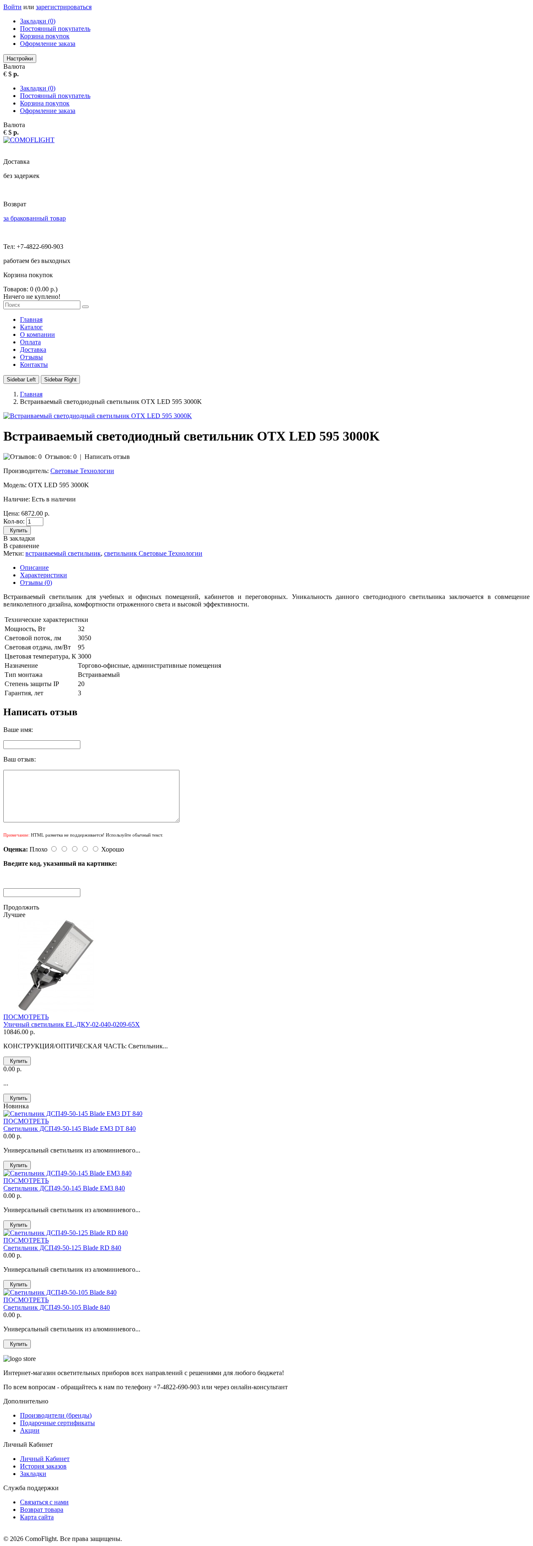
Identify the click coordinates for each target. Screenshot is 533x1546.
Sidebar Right (60, 379)
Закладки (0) (37, 21)
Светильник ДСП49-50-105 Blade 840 (56, 1307)
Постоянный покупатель (55, 28)
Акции (30, 1430)
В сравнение (21, 545)
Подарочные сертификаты (57, 1422)
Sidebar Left (21, 379)
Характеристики (43, 575)
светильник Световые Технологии (153, 553)
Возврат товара (41, 1509)
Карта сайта (37, 1517)
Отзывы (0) (36, 582)
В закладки (19, 538)
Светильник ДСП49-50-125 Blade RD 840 (62, 1247)
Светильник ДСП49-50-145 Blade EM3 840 (64, 1188)
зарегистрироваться (64, 6)
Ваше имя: (18, 729)
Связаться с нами (44, 1502)
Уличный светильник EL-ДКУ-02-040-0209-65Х (71, 1024)
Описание (34, 567)
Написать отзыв (107, 456)
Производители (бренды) (56, 1415)
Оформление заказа (47, 43)
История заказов (43, 1466)
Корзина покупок (45, 36)
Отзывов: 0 (61, 456)
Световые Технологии (82, 470)
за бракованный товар (34, 218)
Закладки (33, 1473)
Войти (12, 6)
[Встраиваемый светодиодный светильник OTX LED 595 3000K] (97, 415)
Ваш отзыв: (19, 759)
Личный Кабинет (45, 1458)
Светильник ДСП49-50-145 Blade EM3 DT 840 (69, 1128)
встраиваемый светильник (63, 553)
